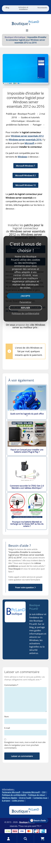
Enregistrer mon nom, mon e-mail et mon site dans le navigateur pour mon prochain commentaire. (25, 745)
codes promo (18, 800)
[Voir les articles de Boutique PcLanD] (15, 612)
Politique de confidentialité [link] (25, 313)
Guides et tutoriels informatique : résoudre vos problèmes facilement (23, 121)
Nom (6, 716)
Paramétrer (26, 302)
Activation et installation (23, 8)
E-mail (7, 728)
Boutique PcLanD (34, 606)
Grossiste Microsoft (31, 792)
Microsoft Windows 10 (25, 185)
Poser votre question (24, 587)
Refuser (25, 307)
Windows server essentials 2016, (25, 139)
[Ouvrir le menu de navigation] (27, 30)
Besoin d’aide (40, 820)
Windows (22, 156)
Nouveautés (42, 8)
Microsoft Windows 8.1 (25, 175)
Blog (7, 8)
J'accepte (25, 296)
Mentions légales (9, 797)
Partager (37, 124)
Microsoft (29, 143)
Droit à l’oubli (25, 797)
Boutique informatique (15, 37)
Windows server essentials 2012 (27, 135)
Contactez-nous (40, 797)
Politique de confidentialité (14, 795)
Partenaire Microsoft (11, 792)
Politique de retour (36, 795)
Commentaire (11, 685)
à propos (6, 800)
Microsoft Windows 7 (25, 165)
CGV (44, 792)
